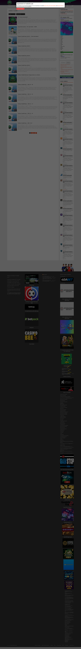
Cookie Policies (60, 5)
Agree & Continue (20, 8)
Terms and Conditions (52, 5)
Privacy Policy (46, 5)
